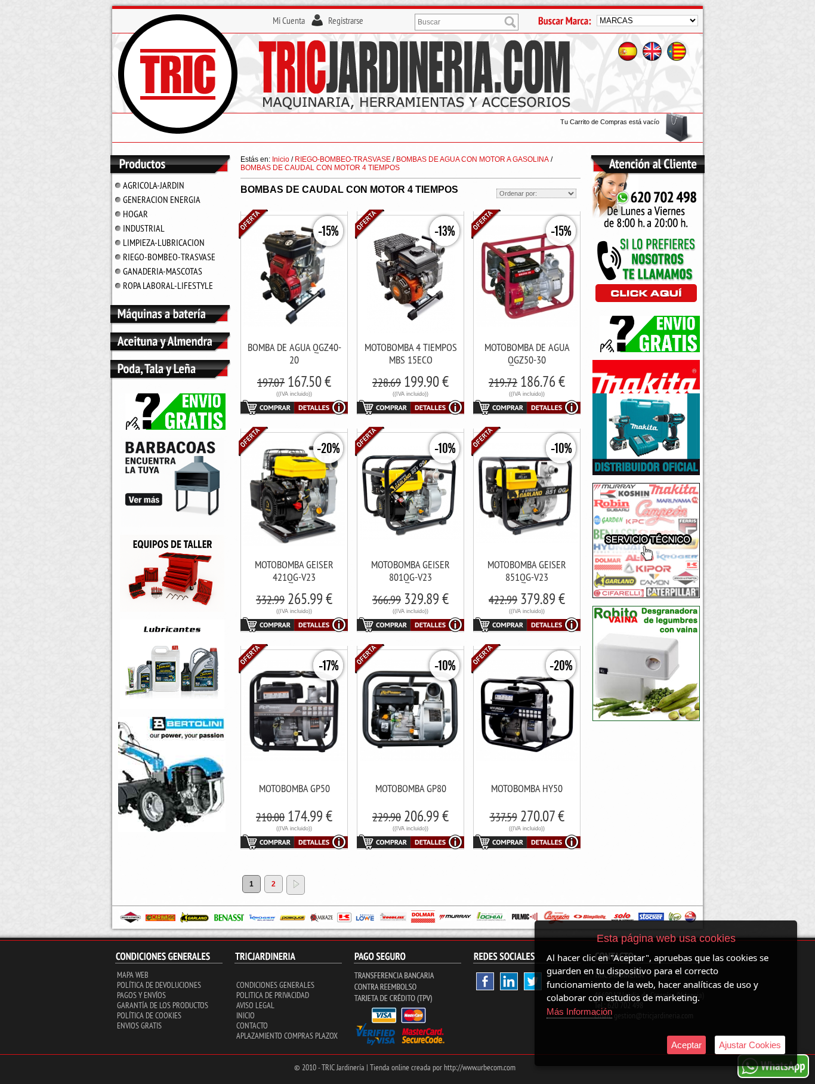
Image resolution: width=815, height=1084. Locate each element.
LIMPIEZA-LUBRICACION (164, 242)
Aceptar (686, 1045)
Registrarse (345, 20)
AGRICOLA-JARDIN (153, 185)
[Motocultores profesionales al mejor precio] (172, 830)
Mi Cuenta (289, 20)
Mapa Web (133, 974)
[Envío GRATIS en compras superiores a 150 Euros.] (172, 427)
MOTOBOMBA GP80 (410, 788)
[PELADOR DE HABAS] (646, 719)
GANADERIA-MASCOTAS (162, 271)
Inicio (245, 1015)
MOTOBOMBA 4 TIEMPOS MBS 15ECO (411, 353)
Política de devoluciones (159, 985)
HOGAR (135, 214)
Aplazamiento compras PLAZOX (287, 1035)
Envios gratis (139, 1025)
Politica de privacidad (272, 995)
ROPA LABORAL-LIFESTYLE (168, 285)
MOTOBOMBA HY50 (527, 788)
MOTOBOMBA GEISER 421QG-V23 (294, 571)
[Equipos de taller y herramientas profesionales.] (172, 609)
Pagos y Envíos (141, 995)
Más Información (579, 1011)
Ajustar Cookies (750, 1045)
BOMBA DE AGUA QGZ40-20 (294, 353)
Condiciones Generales (275, 985)
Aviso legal (255, 1005)
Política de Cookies (149, 1015)
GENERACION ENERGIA (161, 199)
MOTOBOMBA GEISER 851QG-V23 (526, 571)
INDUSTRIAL (144, 228)
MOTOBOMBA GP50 (294, 788)
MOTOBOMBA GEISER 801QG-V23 (410, 571)
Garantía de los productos (162, 1005)
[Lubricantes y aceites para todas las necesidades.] (172, 525)
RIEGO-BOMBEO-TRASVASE (169, 257)
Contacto (252, 1025)
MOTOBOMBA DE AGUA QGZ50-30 (527, 353)
